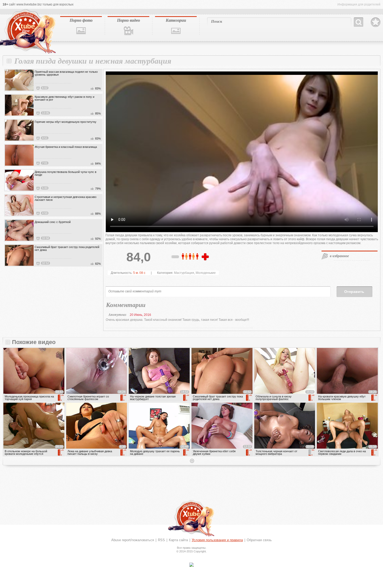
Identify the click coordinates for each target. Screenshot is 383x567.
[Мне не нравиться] (175, 257)
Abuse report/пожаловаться (132, 540)
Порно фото (81, 20)
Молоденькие (206, 273)
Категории (176, 20)
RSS (161, 540)
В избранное (375, 22)
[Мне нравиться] (206, 257)
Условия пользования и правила (217, 540)
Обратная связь (259, 540)
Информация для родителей (358, 4)
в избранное (339, 255)
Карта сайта (178, 540)
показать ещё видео (191, 461)
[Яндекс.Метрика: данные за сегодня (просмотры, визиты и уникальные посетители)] (191, 565)
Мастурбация (184, 273)
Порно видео (128, 20)
